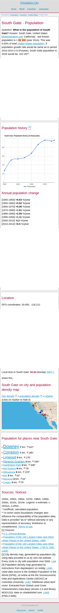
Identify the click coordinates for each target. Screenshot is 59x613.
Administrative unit (12, 36)
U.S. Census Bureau (14, 533)
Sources (32, 610)
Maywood (8, 479)
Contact (40, 610)
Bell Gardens (9, 468)
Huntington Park (12, 465)
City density (8, 396)
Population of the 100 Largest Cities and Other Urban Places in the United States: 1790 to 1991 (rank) (28, 547)
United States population (30, 43)
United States (33, 15)
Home (13, 9)
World (21, 9)
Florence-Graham (14, 461)
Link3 (46, 592)
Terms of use (25, 526)
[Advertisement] (29, 87)
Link (53, 561)
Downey (11, 446)
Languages (44, 9)
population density (29, 396)
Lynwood (9, 457)
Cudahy (7, 482)
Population (14, 15)
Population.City (29, 2)
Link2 (28, 582)
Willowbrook (9, 472)
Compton (11, 452)
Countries (31, 9)
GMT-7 (50, 372)
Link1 (49, 568)
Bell (5, 475)
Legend (48, 396)
